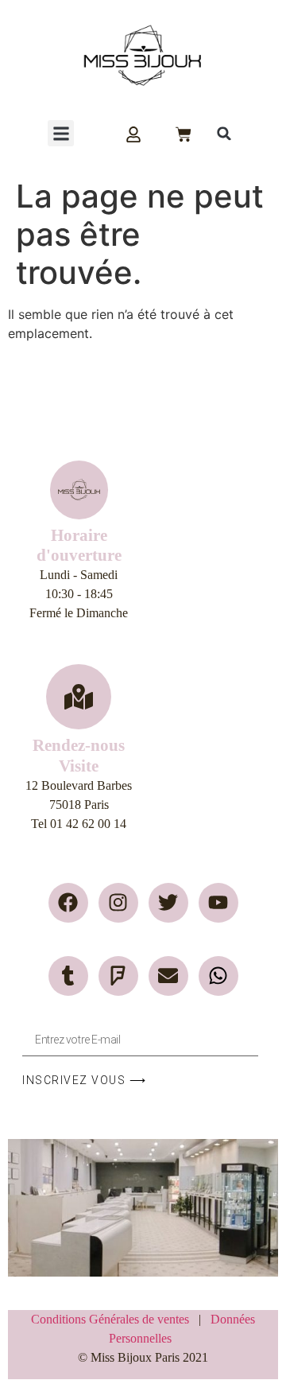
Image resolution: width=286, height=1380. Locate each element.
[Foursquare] (118, 976)
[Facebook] (68, 903)
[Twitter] (168, 903)
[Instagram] (118, 903)
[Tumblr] (68, 976)
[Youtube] (218, 903)
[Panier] (183, 134)
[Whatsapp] (218, 976)
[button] (61, 133)
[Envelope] (168, 976)
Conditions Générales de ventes (115, 1319)
